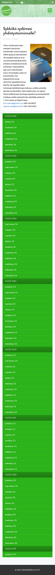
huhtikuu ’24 (10, 258)
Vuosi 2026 (10, 116)
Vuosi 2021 (10, 417)
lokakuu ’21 (10, 429)
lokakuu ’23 (10, 298)
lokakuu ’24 (10, 230)
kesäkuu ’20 (10, 514)
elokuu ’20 (9, 503)
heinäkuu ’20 (10, 509)
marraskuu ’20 (11, 486)
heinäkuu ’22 (10, 383)
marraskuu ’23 (11, 292)
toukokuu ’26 (11, 127)
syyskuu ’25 (10, 178)
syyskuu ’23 (10, 304)
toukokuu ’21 (11, 446)
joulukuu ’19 (10, 554)
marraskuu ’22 (11, 361)
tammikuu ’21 (11, 469)
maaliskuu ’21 (11, 457)
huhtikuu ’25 (10, 195)
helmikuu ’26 (10, 144)
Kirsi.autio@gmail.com (13, 103)
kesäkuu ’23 (10, 315)
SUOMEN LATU (7, 2)
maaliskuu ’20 (11, 531)
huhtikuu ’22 (10, 395)
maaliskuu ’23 (11, 332)
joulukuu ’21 (10, 423)
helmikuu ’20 (10, 537)
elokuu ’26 (9, 121)
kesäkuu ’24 (10, 247)
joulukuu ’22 (10, 355)
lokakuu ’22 (10, 366)
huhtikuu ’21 (10, 452)
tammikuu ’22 (11, 412)
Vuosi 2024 (10, 218)
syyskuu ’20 (10, 497)
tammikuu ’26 (11, 150)
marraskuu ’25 (11, 167)
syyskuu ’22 (10, 372)
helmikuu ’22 (10, 406)
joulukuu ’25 (10, 161)
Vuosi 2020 (10, 474)
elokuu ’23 (9, 309)
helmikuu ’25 (10, 207)
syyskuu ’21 (10, 435)
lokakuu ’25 (10, 173)
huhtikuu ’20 (10, 526)
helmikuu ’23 (10, 338)
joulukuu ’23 (10, 286)
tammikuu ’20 (11, 543)
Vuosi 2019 (10, 548)
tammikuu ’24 (11, 275)
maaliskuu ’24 (11, 264)
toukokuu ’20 (11, 520)
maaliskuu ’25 (11, 201)
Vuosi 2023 (10, 281)
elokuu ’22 (9, 378)
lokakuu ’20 (10, 491)
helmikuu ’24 (10, 269)
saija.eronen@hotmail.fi (13, 106)
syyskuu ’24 (10, 235)
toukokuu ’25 (11, 190)
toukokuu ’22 (11, 389)
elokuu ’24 (9, 241)
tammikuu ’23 (11, 344)
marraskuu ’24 (11, 224)
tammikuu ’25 (11, 213)
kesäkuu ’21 (10, 440)
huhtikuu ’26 (10, 133)
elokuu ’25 (9, 184)
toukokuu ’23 (11, 321)
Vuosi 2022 (10, 349)
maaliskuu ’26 (11, 139)
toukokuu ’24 (11, 252)
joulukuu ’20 (10, 480)
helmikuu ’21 (10, 463)
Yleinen (15, 39)
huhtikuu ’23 (10, 326)
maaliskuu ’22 (11, 400)
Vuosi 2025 (10, 155)
